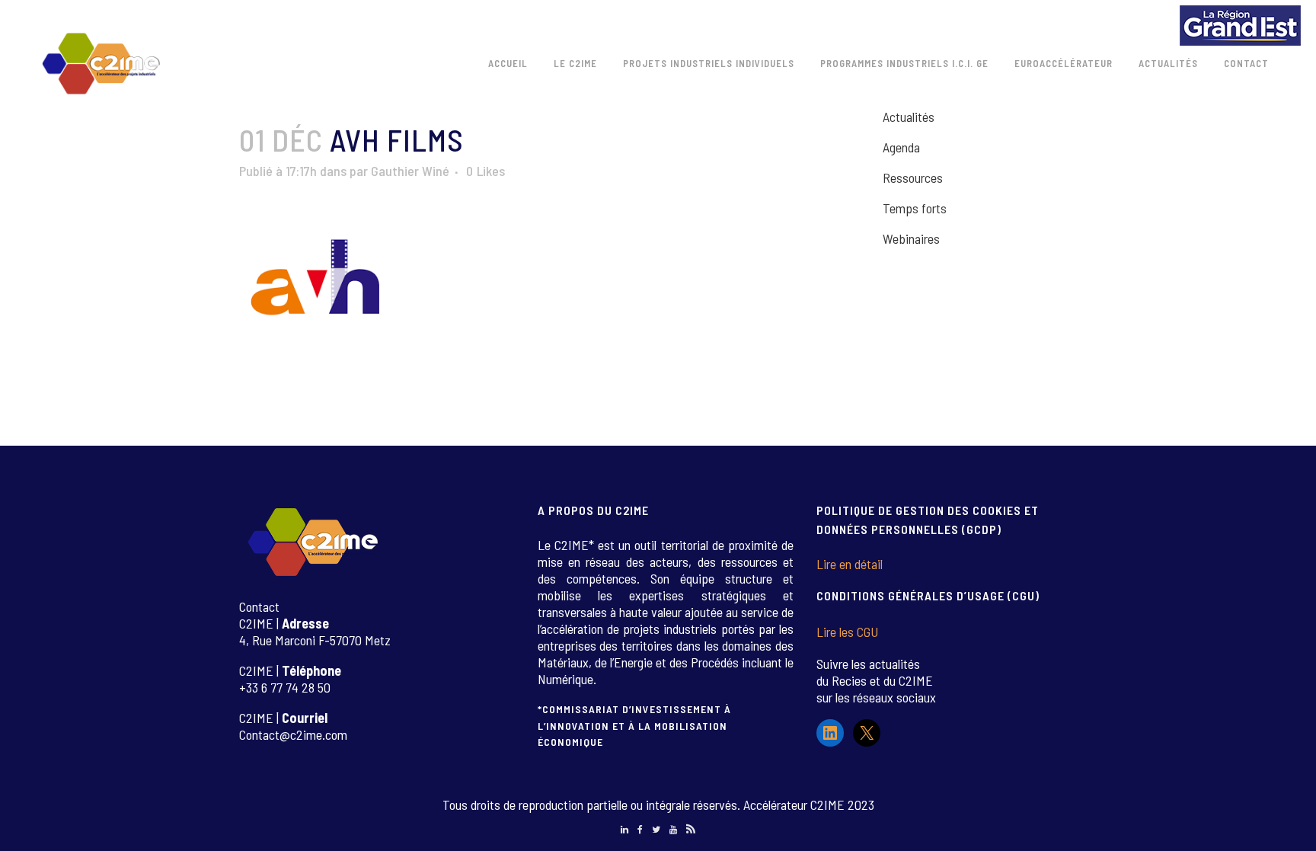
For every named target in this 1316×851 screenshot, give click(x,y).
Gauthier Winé (410, 170)
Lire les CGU (847, 631)
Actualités (908, 116)
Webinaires (911, 238)
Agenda (901, 147)
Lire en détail (849, 563)
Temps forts (915, 208)
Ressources (913, 177)
